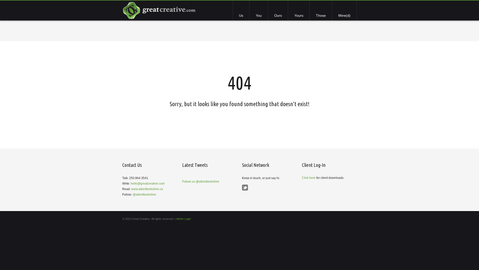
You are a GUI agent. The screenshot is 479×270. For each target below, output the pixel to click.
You (259, 15)
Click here (309, 178)
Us (241, 15)
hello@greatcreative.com (148, 183)
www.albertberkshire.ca (147, 189)
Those (321, 15)
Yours (298, 15)
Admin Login (183, 218)
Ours (278, 15)
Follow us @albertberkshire (200, 181)
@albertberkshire (144, 194)
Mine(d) (344, 15)
